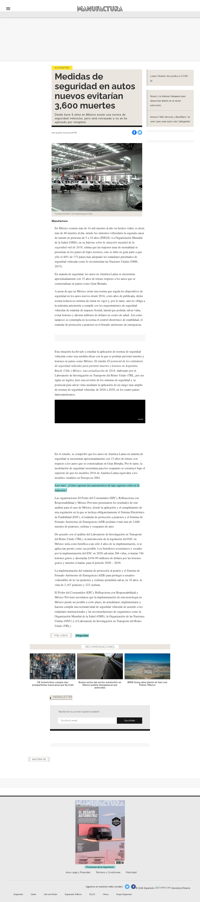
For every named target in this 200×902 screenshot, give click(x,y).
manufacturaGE (127, 886)
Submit (129, 720)
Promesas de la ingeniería (100, 867)
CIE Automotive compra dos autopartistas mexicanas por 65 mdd (52, 683)
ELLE (92, 894)
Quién (33, 894)
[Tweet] (140, 132)
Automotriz (62, 68)
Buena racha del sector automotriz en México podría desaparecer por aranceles (100, 685)
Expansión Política (73, 894)
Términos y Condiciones (108, 872)
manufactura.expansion (133, 886)
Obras (105, 894)
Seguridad (82, 635)
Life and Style (50, 894)
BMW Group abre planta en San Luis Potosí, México (147, 683)
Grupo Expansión (124, 894)
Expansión (18, 894)
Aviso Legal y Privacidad (78, 872)
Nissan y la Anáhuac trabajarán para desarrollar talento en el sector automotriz (167, 101)
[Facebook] (134, 132)
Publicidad (131, 872)
